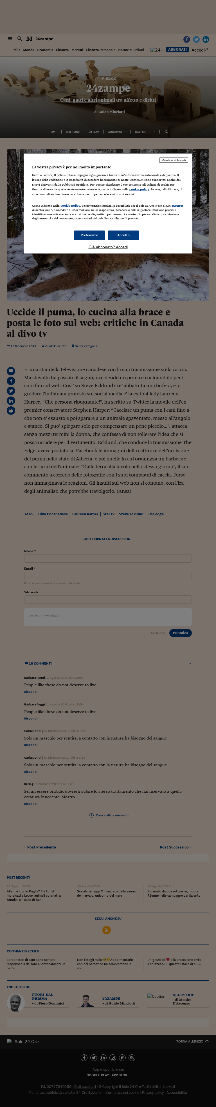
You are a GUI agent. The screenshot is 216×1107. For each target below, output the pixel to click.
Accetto (123, 235)
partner (177, 205)
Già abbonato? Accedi (108, 246)
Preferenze (89, 235)
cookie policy (139, 189)
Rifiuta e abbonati (174, 160)
